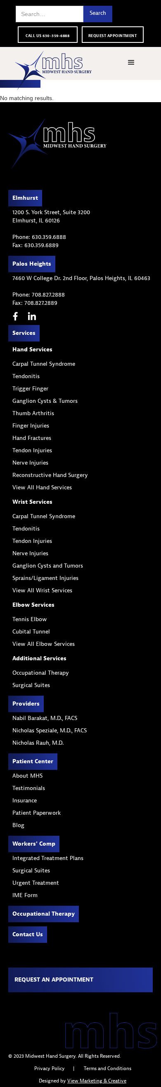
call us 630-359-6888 (47, 35)
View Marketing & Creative (96, 1081)
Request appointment (112, 35)
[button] (131, 62)
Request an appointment (53, 979)
